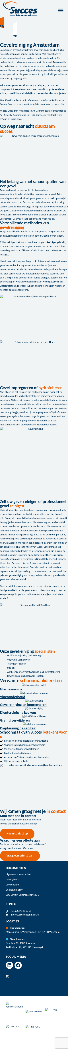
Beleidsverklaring (14, 890)
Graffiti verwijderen (15, 720)
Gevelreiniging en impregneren (23, 705)
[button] (60, 10)
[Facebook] (18, 965)
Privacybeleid (12, 879)
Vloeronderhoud (12, 697)
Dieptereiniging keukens (18, 713)
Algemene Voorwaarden (18, 874)
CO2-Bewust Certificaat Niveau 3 (22, 895)
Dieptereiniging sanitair (18, 728)
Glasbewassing (11, 689)
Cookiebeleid (12, 884)
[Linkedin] (9, 965)
